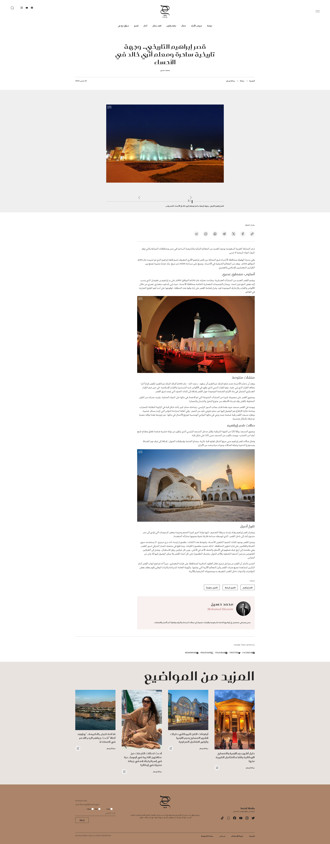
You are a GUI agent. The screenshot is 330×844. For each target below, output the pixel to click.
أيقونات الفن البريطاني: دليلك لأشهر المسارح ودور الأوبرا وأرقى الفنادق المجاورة (189, 738)
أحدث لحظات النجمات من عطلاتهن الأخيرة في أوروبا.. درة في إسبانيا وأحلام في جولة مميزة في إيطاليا (143, 759)
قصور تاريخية (230, 587)
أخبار (145, 25)
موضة (209, 25)
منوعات (89, 809)
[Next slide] (139, 198)
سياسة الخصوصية (207, 836)
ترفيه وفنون (171, 25)
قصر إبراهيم (248, 587)
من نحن (222, 836)
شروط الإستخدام (237, 836)
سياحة (242, 81)
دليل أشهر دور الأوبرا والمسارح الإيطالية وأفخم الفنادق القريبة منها (235, 757)
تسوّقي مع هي (123, 25)
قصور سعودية (212, 587)
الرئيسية (252, 81)
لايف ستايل (156, 25)
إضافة (82, 820)
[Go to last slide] (191, 198)
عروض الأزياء (196, 25)
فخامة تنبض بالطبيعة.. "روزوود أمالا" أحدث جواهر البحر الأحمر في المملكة (96, 738)
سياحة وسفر (230, 81)
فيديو (136, 25)
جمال (183, 25)
